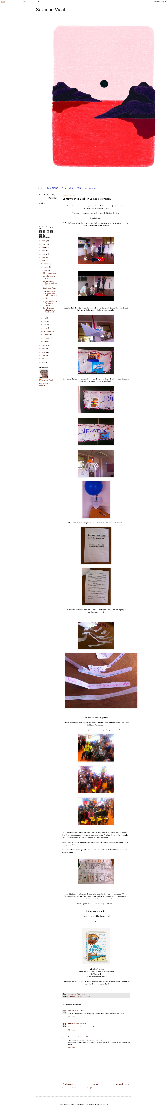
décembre (47, 341)
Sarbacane (86, 996)
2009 (44, 241)
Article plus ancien (122, 1084)
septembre (47, 331)
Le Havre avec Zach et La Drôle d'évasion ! (50, 283)
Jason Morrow (89, 1104)
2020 (44, 359)
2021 (44, 362)
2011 (43, 247)
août (45, 328)
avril (45, 318)
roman (79, 996)
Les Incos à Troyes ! (50, 288)
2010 (44, 244)
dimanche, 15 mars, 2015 (80, 1010)
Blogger (105, 1104)
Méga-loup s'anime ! (50, 273)
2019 (44, 355)
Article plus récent (69, 1084)
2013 (44, 254)
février (46, 267)
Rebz (70, 1024)
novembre (47, 338)
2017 (43, 349)
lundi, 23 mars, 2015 (82, 1037)
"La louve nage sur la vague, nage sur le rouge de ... (50, 293)
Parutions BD (67, 188)
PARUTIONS (52, 188)
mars (45, 270)
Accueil (40, 188)
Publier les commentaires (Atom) (83, 1088)
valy (69, 1010)
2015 (44, 261)
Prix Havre (73, 996)
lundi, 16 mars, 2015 (79, 1024)
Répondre (71, 1017)
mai (45, 321)
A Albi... (46, 298)
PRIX (79, 188)
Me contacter (90, 188)
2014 (44, 257)
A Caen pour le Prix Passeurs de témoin (50, 303)
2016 (44, 345)
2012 (44, 251)
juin (45, 325)
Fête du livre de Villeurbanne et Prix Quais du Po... (49, 311)
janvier (46, 264)
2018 (44, 352)
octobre (47, 335)
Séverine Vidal (50, 9)
